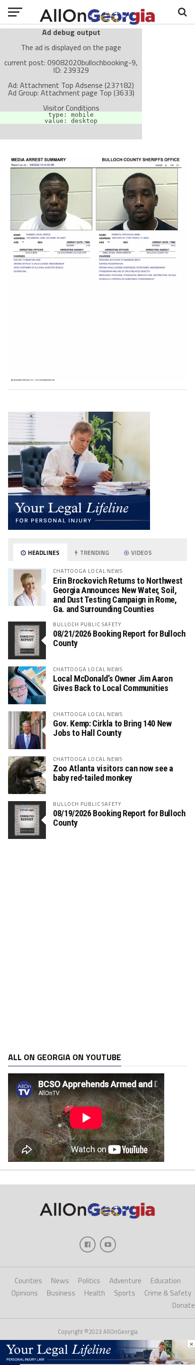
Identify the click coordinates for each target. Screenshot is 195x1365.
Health (94, 1292)
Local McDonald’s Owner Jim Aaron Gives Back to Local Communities (112, 683)
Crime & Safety (167, 1292)
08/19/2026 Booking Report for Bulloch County (119, 818)
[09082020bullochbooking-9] (97, 378)
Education (166, 1280)
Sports (124, 1292)
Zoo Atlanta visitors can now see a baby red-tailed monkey (113, 773)
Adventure (125, 1280)
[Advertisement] (97, 945)
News (60, 1280)
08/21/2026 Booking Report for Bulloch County (119, 638)
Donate (183, 1305)
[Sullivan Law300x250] (79, 527)
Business (61, 1292)
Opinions (24, 1292)
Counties (28, 1280)
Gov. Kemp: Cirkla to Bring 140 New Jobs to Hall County (112, 728)
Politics (89, 1280)
